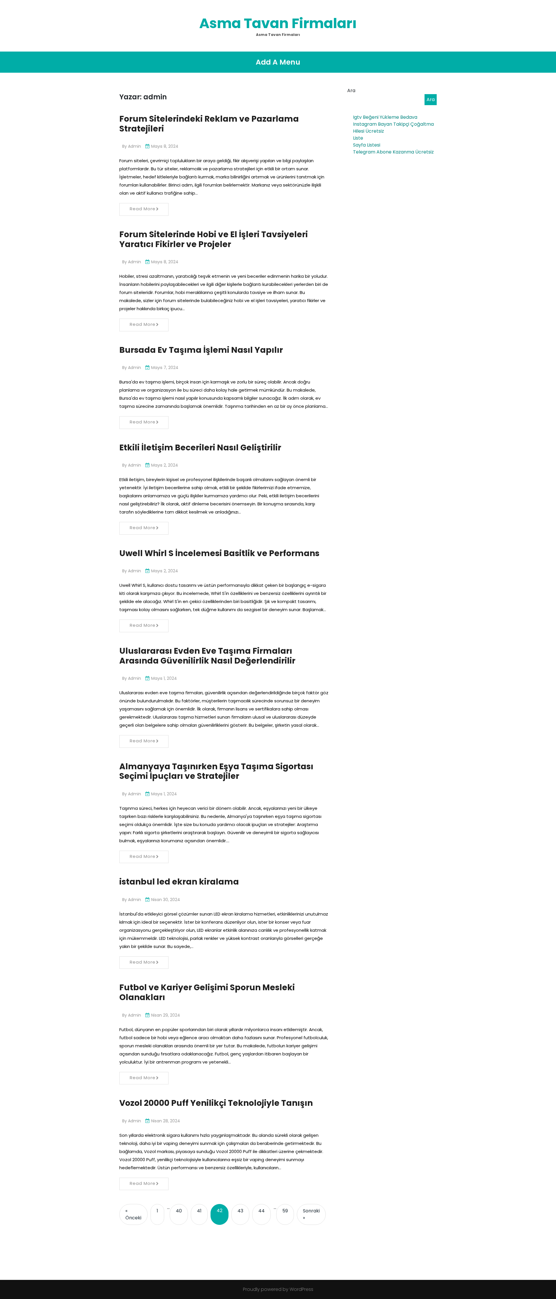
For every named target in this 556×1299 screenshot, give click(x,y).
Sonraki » (311, 1214)
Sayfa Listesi (366, 145)
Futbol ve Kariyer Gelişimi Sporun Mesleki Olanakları (207, 992)
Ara (351, 90)
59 (285, 1210)
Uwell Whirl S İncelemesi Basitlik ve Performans (219, 553)
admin (134, 146)
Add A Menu (278, 62)
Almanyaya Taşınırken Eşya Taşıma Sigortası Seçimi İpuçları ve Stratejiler (216, 771)
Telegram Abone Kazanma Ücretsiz (393, 152)
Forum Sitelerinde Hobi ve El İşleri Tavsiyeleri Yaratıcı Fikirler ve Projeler (213, 239)
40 (179, 1210)
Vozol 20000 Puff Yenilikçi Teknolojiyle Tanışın (216, 1103)
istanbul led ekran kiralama (179, 881)
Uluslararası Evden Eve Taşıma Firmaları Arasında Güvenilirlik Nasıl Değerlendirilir (207, 655)
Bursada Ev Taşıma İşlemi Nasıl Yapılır (201, 350)
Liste (358, 138)
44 (261, 1210)
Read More (143, 209)
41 (199, 1210)
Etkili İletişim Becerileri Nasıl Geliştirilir (200, 447)
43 (240, 1210)
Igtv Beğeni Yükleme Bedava (385, 117)
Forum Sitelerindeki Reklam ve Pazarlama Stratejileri (209, 123)
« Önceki (133, 1214)
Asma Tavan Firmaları (278, 23)
